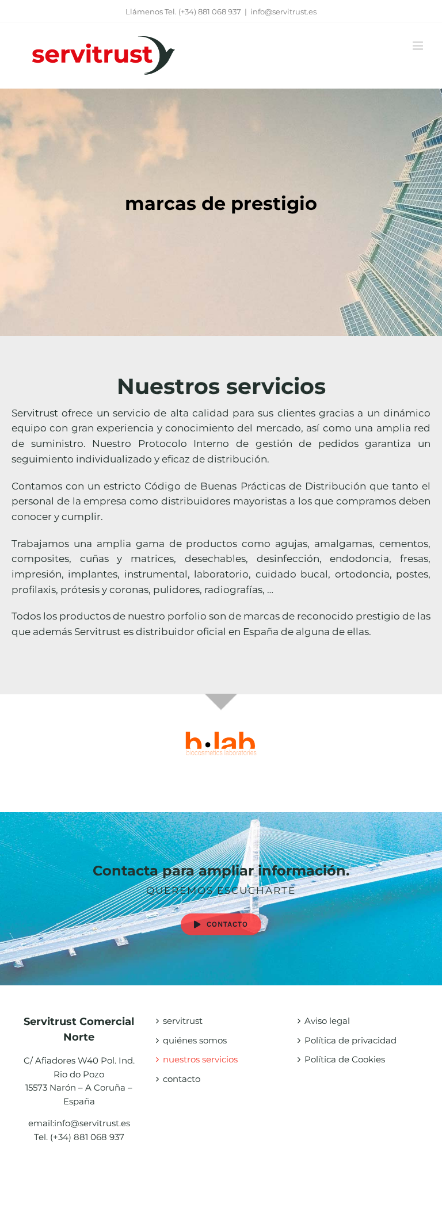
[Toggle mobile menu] (419, 46)
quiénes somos (195, 1040)
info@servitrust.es (283, 11)
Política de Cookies (344, 1059)
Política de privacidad (350, 1040)
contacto (181, 1078)
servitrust (183, 1020)
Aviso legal (327, 1020)
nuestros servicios (200, 1059)
